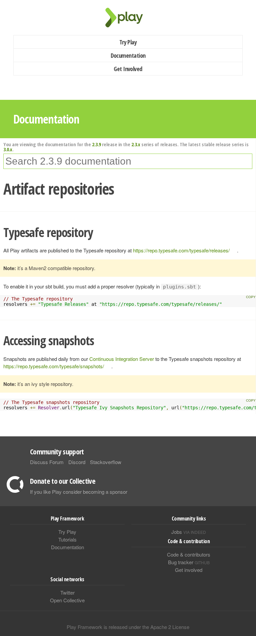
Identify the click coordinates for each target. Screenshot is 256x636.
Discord (76, 461)
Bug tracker (189, 562)
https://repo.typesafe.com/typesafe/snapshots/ (53, 366)
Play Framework (128, 17)
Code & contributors (188, 554)
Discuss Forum (47, 461)
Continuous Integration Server (121, 358)
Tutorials (67, 539)
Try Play (128, 42)
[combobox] (127, 161)
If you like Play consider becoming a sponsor (78, 491)
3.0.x (7, 149)
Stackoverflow (105, 461)
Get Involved (128, 69)
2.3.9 (96, 144)
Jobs (188, 531)
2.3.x (135, 144)
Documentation (128, 55)
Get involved (188, 569)
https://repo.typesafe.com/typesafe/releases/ (181, 250)
